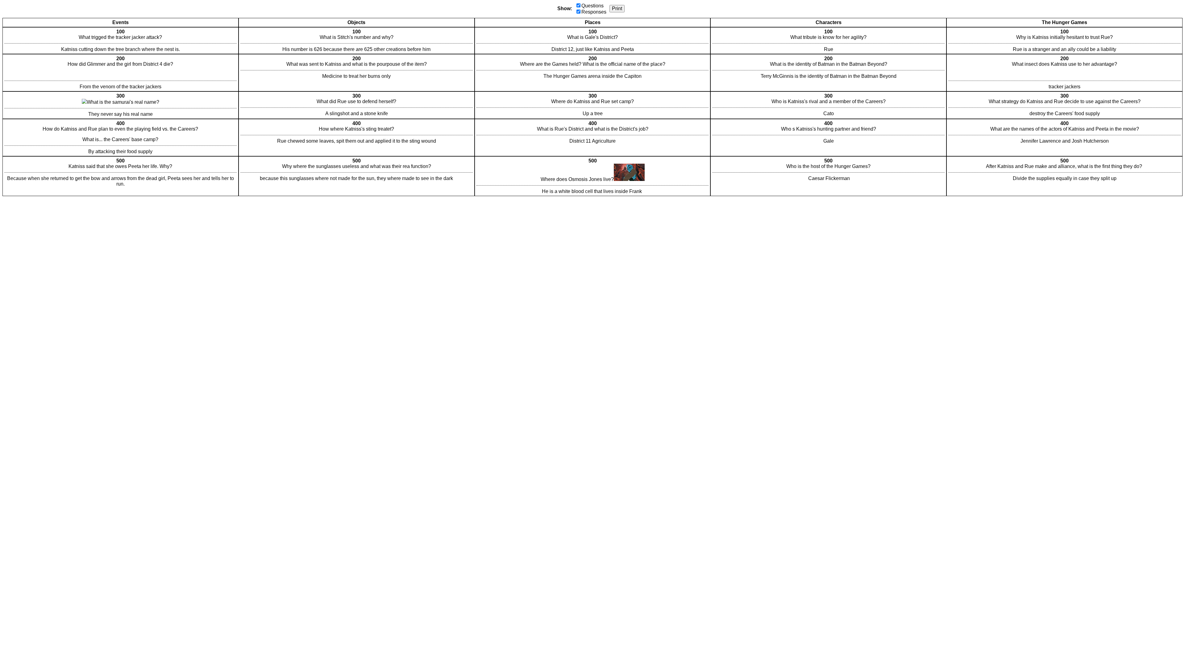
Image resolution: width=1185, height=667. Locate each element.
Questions (592, 5)
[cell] (120, 40)
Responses (593, 12)
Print (617, 8)
